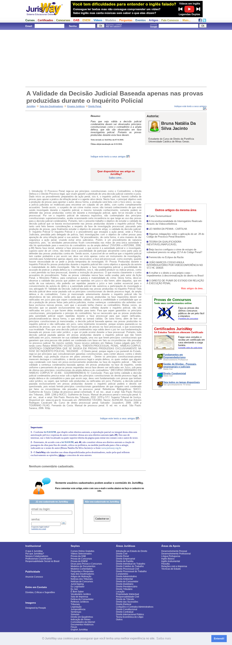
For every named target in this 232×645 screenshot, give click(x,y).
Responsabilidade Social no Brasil (42, 561)
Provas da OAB (78, 556)
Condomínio (122, 574)
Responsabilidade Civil (127, 596)
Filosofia (165, 564)
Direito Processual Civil (127, 569)
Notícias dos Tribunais (82, 579)
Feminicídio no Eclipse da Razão (166, 257)
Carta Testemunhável (160, 216)
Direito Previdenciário (126, 586)
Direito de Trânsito (125, 599)
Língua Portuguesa (170, 556)
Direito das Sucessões (127, 602)
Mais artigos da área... (193, 288)
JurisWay (31, 106)
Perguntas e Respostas (82, 571)
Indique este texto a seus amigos (108, 156)
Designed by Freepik (35, 608)
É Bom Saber (77, 591)
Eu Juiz (74, 589)
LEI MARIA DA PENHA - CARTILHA (168, 229)
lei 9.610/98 (50, 432)
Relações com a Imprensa (174, 566)
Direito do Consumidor (127, 581)
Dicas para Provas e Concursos (86, 564)
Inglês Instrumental (170, 561)
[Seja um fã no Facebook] (200, 21)
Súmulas (75, 614)
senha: (35, 519)
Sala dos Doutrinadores (51, 106)
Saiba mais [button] (163, 638)
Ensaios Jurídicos (76, 106)
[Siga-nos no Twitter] (204, 21)
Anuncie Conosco (34, 577)
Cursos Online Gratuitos (82, 551)
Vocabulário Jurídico (81, 594)
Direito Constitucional (126, 609)
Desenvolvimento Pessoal (174, 551)
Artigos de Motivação (81, 576)
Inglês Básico (168, 558)
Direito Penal (95, 106)
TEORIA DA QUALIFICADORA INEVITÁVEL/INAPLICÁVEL (164, 243)
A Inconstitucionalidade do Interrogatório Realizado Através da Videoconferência (174, 222)
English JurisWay (79, 629)
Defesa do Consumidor (82, 599)
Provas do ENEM (79, 561)
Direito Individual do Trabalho (130, 564)
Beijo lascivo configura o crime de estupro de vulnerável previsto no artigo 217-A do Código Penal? (174, 251)
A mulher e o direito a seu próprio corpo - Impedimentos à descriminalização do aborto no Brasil (175, 274)
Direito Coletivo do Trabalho (130, 566)
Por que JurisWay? (34, 553)
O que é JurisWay (34, 551)
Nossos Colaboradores (36, 556)
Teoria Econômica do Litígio (129, 617)
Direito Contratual (124, 612)
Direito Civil (121, 553)
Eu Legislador (77, 586)
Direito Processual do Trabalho (131, 571)
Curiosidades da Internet (83, 622)
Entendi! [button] (219, 638)
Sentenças (76, 612)
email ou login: (40, 509)
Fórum (74, 627)
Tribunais (75, 604)
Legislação (76, 607)
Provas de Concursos (81, 558)
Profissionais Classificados (38, 558)
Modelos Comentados (81, 569)
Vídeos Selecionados (81, 553)
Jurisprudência (78, 609)
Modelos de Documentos (83, 566)
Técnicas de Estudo (171, 569)
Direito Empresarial (125, 558)
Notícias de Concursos (82, 581)
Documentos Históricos (82, 624)
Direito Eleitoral (123, 604)
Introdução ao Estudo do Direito (131, 551)
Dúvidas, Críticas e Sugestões (40, 592)
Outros (119, 619)
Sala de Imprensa (79, 596)
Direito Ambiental (124, 579)
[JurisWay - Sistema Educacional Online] (44, 16)
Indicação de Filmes (80, 619)
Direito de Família (124, 561)
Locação (120, 591)
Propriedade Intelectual (127, 594)
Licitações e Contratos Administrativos (134, 607)
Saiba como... (116, 177)
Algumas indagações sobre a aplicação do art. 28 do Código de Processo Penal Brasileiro (175, 235)
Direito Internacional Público (130, 614)
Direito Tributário (124, 589)
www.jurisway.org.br (111, 448)
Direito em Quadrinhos (82, 617)
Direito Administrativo (126, 576)
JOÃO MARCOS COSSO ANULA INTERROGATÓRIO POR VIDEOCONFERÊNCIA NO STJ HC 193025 (175, 265)
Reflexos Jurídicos (80, 602)
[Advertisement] (116, 58)
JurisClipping (77, 584)
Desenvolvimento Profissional (176, 553)
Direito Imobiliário (124, 584)
